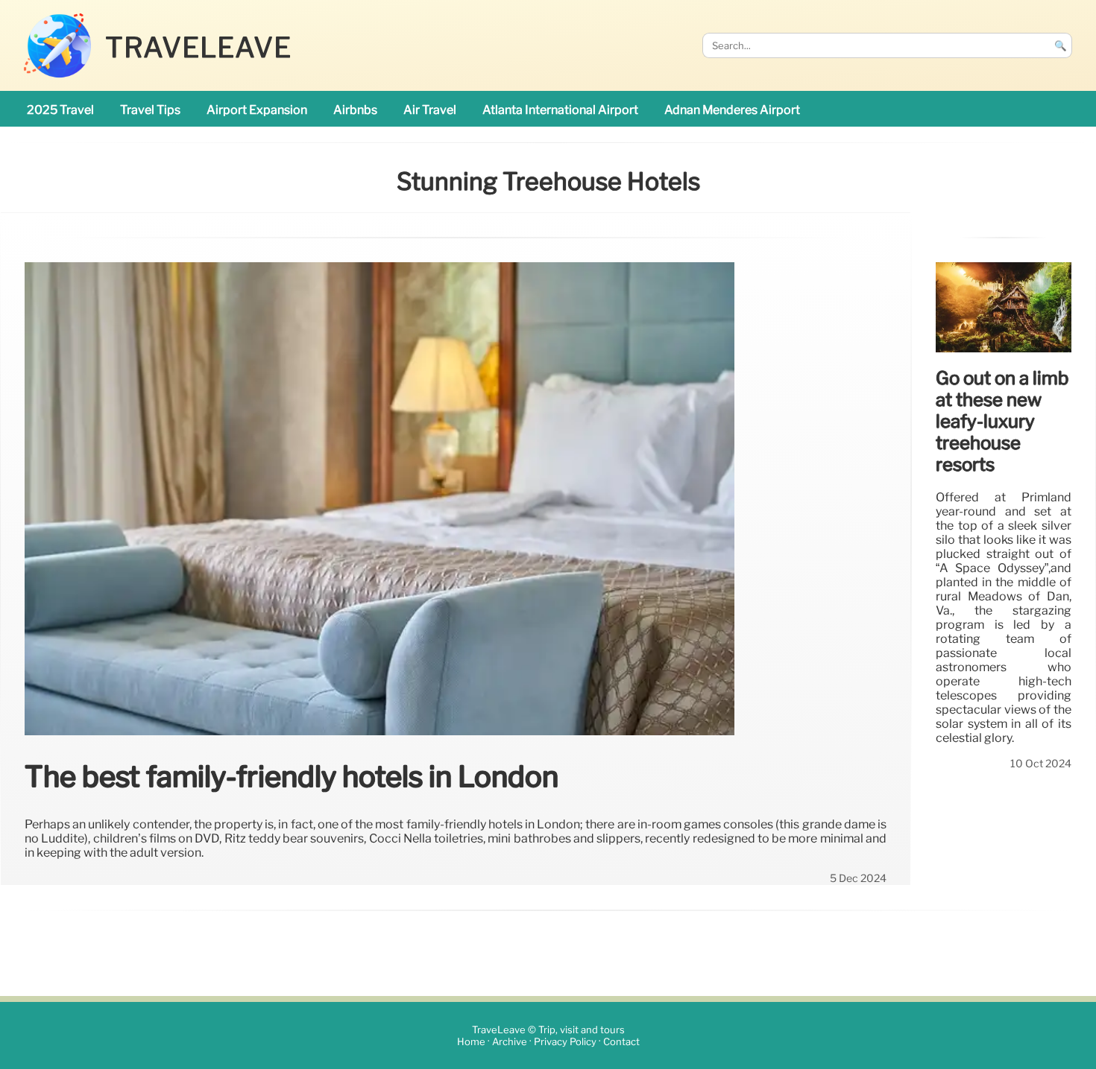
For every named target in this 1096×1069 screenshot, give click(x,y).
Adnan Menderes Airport (732, 110)
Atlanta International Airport (560, 110)
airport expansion (257, 110)
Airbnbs (355, 110)
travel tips (150, 110)
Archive (509, 1041)
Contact (621, 1041)
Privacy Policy (565, 1041)
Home (471, 1041)
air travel (429, 110)
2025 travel (60, 110)
